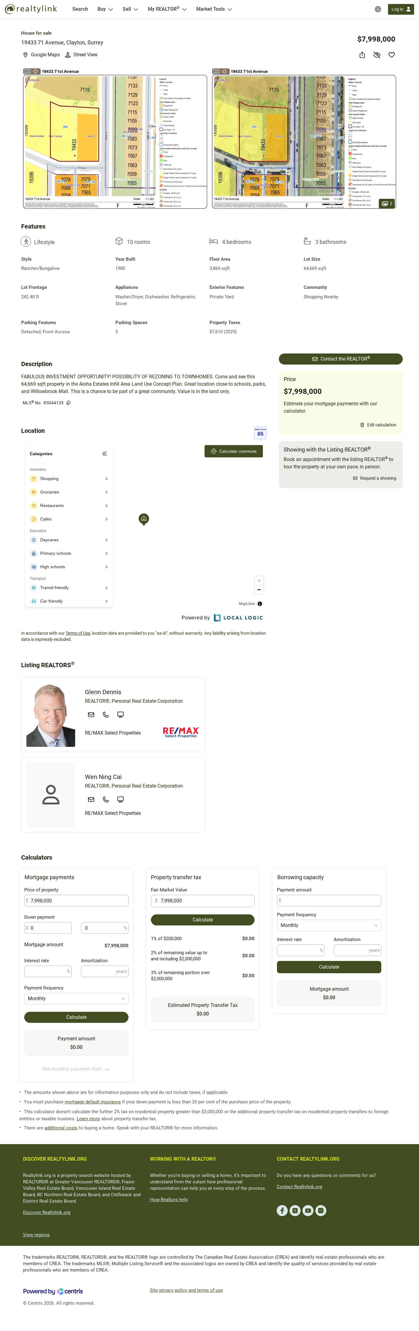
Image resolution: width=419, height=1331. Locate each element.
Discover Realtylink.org (46, 1212)
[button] (115, 139)
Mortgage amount (43, 944)
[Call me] (106, 715)
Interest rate (36, 960)
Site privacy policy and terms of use (186, 1290)
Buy (102, 9)
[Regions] (377, 9)
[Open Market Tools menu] (229, 9)
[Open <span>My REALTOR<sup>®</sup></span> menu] (184, 9)
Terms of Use (78, 633)
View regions (36, 1235)
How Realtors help (169, 1199)
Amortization (94, 960)
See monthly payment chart (72, 1069)
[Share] (362, 55)
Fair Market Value (169, 890)
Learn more (88, 1118)
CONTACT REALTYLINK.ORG (308, 1159)
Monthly (37, 998)
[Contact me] (91, 715)
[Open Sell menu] (135, 9)
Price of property (41, 890)
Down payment (39, 917)
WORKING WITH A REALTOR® (183, 1159)
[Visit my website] (120, 715)
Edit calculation (381, 424)
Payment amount (294, 890)
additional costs (61, 1128)
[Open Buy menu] (110, 9)
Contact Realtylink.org (299, 1186)
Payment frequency (43, 988)
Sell (127, 9)
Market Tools (210, 9)
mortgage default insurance (93, 1102)
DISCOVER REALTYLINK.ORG (55, 1159)
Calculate (76, 1017)
